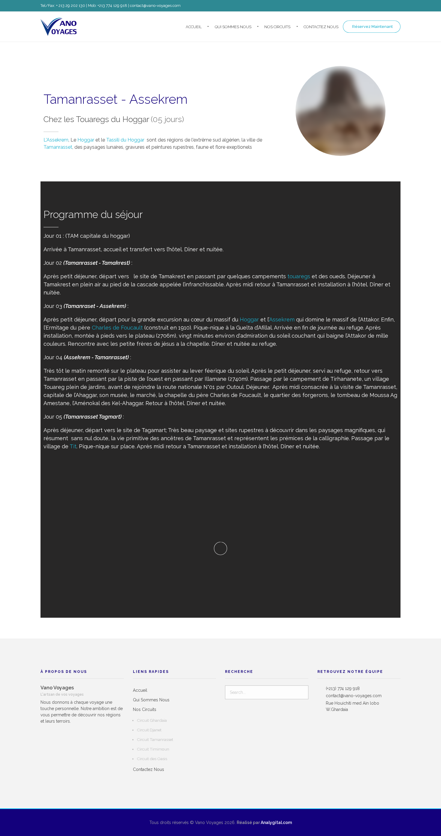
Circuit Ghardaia (152, 720)
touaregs (298, 276)
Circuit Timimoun (153, 749)
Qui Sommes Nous (151, 699)
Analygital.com (276, 822)
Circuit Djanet (149, 729)
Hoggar (85, 140)
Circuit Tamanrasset (155, 739)
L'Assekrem (56, 140)
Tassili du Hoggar (125, 140)
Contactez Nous (148, 769)
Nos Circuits (144, 709)
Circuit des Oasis (152, 758)
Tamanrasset (58, 147)
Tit (73, 446)
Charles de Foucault (117, 327)
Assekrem (282, 319)
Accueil (140, 690)
